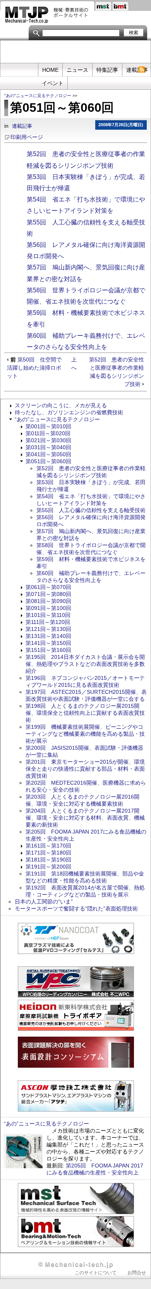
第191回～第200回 (48, 866)
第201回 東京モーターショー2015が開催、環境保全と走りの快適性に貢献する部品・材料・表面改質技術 (85, 769)
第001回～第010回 (48, 426)
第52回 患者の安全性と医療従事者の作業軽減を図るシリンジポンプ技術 (116, 371)
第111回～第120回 (48, 622)
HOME (50, 70)
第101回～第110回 (48, 615)
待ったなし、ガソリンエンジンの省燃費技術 (69, 412)
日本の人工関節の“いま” (44, 901)
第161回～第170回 (48, 846)
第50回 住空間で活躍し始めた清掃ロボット (34, 367)
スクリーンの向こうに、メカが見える (61, 405)
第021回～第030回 (48, 440)
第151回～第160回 (48, 650)
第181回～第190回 (48, 859)
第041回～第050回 (48, 454)
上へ (74, 363)
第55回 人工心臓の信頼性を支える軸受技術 (91, 510)
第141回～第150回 (48, 643)
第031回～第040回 (48, 447)
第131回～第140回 (48, 636)
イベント (52, 83)
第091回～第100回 (48, 608)
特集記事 (107, 70)
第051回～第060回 (48, 461)
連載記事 (22, 126)
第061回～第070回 (48, 587)
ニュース (77, 70)
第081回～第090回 (48, 601)
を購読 (141, 70)
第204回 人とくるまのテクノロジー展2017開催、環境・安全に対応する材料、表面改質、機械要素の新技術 (85, 818)
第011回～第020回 (48, 433)
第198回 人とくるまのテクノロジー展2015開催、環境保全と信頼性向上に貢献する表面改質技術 (85, 713)
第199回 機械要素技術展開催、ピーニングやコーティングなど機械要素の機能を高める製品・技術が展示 (85, 734)
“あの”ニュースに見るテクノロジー (37, 95)
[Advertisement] (75, 52)
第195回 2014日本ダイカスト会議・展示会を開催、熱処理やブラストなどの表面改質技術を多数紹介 (85, 664)
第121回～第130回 (48, 629)
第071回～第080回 (48, 594)
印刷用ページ (26, 137)
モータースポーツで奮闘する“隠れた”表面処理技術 (76, 908)
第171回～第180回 (48, 852)
